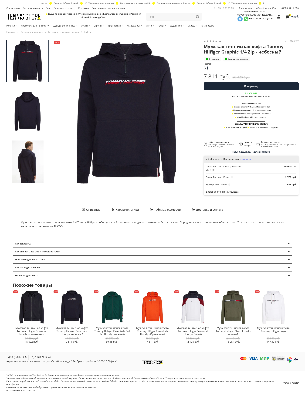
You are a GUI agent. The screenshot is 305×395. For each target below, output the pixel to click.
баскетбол (36, 381)
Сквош (191, 25)
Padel (161, 25)
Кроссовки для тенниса (34, 25)
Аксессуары (133, 25)
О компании (13, 8)
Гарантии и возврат (64, 8)
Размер (208, 64)
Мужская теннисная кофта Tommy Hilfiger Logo (273, 329)
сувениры (200, 381)
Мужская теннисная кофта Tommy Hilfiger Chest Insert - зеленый (233, 331)
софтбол (142, 381)
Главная (10, 31)
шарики (172, 381)
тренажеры (211, 381)
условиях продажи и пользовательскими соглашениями (68, 387)
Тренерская (114, 25)
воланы (150, 381)
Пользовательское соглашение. (109, 8)
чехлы (164, 381)
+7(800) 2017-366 (290, 8)
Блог (48, 8)
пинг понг (124, 381)
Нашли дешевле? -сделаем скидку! (251, 151)
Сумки (84, 25)
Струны (98, 25)
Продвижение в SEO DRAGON (20, 390)
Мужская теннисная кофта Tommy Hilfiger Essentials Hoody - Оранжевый (152, 331)
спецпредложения (252, 381)
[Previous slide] (58, 112)
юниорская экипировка (230, 381)
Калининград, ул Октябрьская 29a (257, 8)
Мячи (149, 25)
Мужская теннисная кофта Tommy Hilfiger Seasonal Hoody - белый (192, 331)
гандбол (105, 381)
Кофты (87, 31)
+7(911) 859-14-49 (40, 357)
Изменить (245, 159)
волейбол (55, 381)
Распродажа (207, 25)
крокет (133, 381)
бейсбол (114, 381)
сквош (96, 381)
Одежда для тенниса (64, 25)
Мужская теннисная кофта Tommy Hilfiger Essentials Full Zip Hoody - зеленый (112, 331)
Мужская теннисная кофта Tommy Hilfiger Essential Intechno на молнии (31, 331)
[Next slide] (27, 182)
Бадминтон (176, 25)
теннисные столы (185, 381)
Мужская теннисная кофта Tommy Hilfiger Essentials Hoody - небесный (72, 331)
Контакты (83, 8)
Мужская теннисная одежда (63, 31)
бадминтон (66, 381)
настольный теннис (82, 381)
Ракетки (10, 25)
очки (157, 381)
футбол (46, 381)
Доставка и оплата (33, 8)
